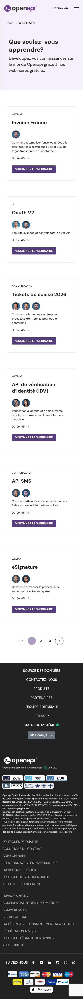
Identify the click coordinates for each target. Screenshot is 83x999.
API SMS (21, 481)
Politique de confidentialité (26, 877)
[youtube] (41, 962)
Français (42, 735)
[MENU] (76, 8)
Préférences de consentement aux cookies (38, 924)
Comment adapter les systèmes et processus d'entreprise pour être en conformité (35, 319)
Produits (41, 688)
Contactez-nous (41, 679)
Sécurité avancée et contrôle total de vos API (41, 233)
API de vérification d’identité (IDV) (33, 387)
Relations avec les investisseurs (29, 863)
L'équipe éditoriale (41, 707)
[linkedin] (50, 962)
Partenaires (42, 697)
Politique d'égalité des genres (28, 938)
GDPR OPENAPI (13, 856)
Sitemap (41, 716)
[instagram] (66, 962)
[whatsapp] (74, 962)
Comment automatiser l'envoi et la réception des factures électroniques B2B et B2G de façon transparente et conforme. (40, 147)
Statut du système (41, 725)
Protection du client (20, 870)
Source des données (41, 670)
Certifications (14, 917)
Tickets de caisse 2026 (39, 294)
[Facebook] (33, 962)
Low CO (52, 767)
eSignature (25, 567)
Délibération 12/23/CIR (20, 931)
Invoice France (29, 122)
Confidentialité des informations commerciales (30, 906)
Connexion (60, 8)
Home (9, 23)
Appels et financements (22, 884)
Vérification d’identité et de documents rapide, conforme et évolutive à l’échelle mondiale (38, 415)
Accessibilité (13, 945)
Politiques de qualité (20, 842)
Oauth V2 (23, 212)
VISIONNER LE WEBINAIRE (34, 169)
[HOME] (20, 8)
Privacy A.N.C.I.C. (15, 896)
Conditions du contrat (22, 849)
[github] (58, 962)
